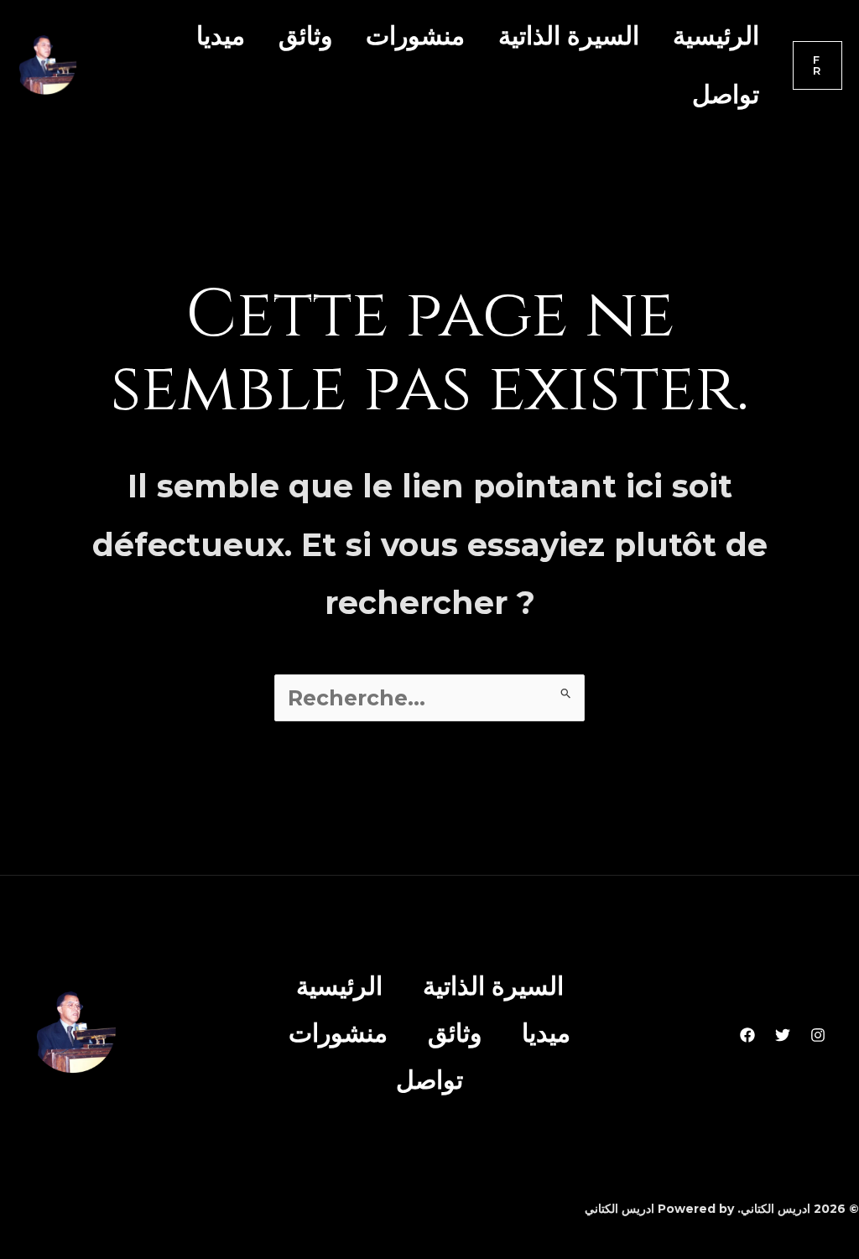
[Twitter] (782, 1035)
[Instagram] (817, 1035)
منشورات (415, 35)
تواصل (725, 94)
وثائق (305, 35)
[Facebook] (747, 1035)
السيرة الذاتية (568, 35)
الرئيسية (716, 35)
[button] (817, 65)
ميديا (220, 35)
